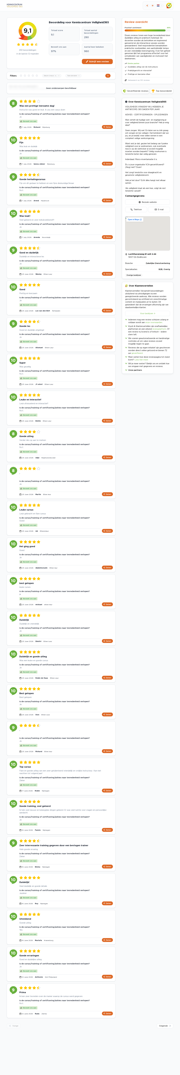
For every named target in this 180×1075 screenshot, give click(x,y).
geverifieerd (137, 353)
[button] (147, 369)
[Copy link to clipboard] (147, 5)
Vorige (15, 1026)
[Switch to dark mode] (152, 5)
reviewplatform (159, 329)
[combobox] (51, 75)
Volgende (163, 1026)
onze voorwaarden (153, 322)
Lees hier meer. (141, 360)
